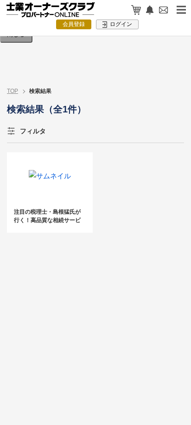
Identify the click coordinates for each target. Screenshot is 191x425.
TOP (12, 91)
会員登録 (74, 24)
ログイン (120, 24)
